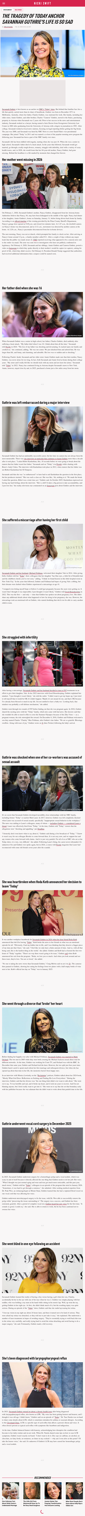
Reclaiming (42, 1075)
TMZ (35, 239)
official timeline (20, 221)
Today (8, 365)
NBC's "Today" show (47, 109)
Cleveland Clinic (13, 1422)
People (8, 346)
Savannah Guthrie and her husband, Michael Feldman (22, 573)
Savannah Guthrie (8, 109)
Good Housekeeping (72, 591)
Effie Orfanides (8, 27)
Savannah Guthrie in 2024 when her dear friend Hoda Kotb (54, 939)
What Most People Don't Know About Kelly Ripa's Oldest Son (74, 1503)
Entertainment (7, 10)
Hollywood (18, 10)
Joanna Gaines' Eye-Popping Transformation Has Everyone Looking (53, 1503)
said (66, 953)
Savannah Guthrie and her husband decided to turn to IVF (45, 690)
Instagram (13, 248)
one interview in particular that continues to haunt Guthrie (46, 458)
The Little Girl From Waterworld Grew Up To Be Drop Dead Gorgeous (31, 1503)
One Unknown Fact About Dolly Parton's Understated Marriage (9, 1503)
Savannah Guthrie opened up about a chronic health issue (30, 1411)
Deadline (41, 829)
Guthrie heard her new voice (56, 1203)
